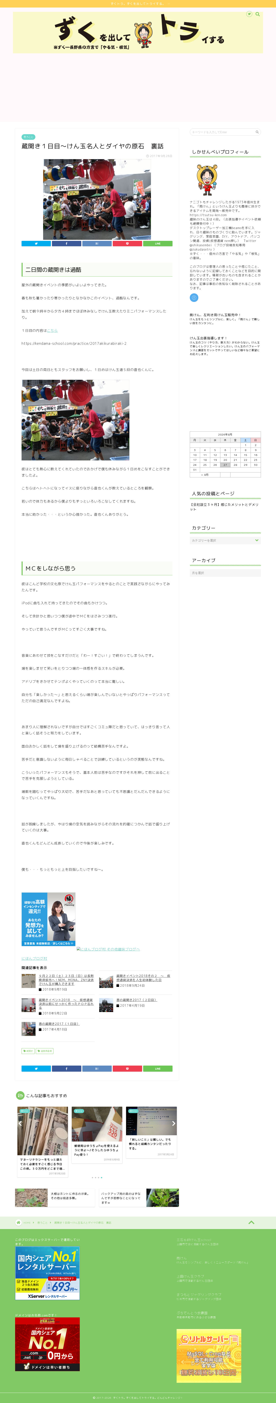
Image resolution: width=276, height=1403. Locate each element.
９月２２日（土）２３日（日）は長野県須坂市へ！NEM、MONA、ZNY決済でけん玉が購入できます (66, 980)
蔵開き (29, 1050)
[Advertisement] (138, 92)
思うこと (28, 137)
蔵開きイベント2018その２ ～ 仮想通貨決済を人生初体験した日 (143, 978)
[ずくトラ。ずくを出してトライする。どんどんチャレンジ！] (138, 52)
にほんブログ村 (34, 958)
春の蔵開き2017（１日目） (59, 1024)
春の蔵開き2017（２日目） (136, 1000)
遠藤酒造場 (46, 1050)
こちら (52, 330)
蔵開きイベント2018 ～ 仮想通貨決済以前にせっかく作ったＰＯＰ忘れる (66, 1004)
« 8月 (205, 475)
